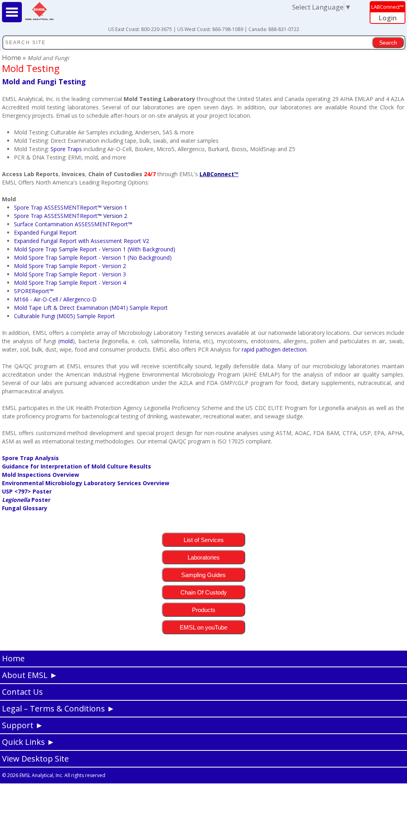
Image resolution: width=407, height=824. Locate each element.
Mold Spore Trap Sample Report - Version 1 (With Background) (94, 249)
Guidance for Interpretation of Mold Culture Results (76, 466)
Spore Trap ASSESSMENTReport (70, 207)
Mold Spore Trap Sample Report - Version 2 (70, 266)
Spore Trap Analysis (30, 458)
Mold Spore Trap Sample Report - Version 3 (70, 274)
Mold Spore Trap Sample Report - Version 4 (70, 282)
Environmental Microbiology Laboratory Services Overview (85, 483)
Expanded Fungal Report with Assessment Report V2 (81, 241)
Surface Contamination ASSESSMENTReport (71, 224)
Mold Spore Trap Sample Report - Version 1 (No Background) (93, 257)
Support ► (22, 725)
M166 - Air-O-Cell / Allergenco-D (55, 299)
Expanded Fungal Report (45, 232)
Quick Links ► (28, 742)
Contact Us (22, 691)
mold (66, 341)
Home (12, 57)
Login (387, 17)
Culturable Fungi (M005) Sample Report (64, 316)
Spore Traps (66, 149)
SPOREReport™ (34, 291)
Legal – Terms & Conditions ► (58, 708)
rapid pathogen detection (274, 349)
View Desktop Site (35, 758)
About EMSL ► (30, 675)
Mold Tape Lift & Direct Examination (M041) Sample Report (91, 307)
